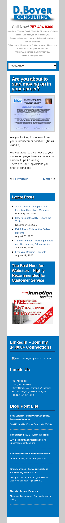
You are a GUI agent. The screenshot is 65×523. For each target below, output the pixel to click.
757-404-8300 (41, 27)
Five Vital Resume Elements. (31, 252)
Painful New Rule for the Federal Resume (33, 231)
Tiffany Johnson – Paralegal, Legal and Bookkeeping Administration (34, 242)
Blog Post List (24, 406)
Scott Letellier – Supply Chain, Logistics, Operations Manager (32, 208)
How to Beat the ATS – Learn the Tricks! (33, 219)
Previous (21, 179)
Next (47, 179)
